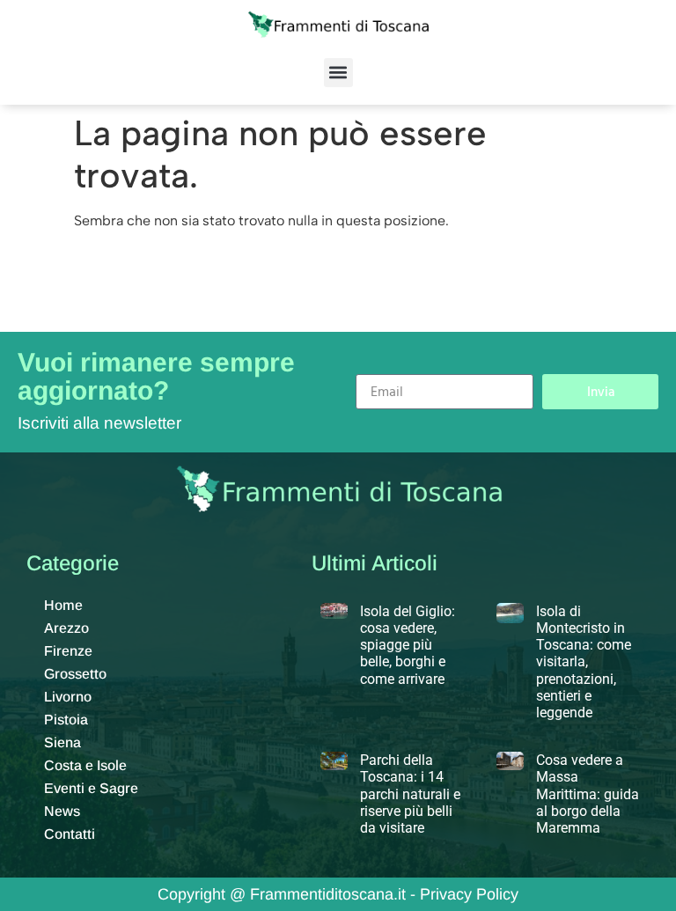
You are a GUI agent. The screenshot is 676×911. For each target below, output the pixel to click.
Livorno (68, 696)
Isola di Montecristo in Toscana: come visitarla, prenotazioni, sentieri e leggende (583, 662)
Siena (62, 742)
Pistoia (66, 719)
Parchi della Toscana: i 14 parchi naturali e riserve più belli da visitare (410, 794)
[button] (338, 72)
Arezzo (66, 628)
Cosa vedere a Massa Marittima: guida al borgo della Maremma (587, 794)
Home (63, 605)
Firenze (68, 650)
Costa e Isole (85, 765)
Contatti (69, 834)
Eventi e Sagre (91, 788)
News (62, 811)
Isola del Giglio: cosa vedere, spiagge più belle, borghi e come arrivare (407, 645)
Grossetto (75, 673)
